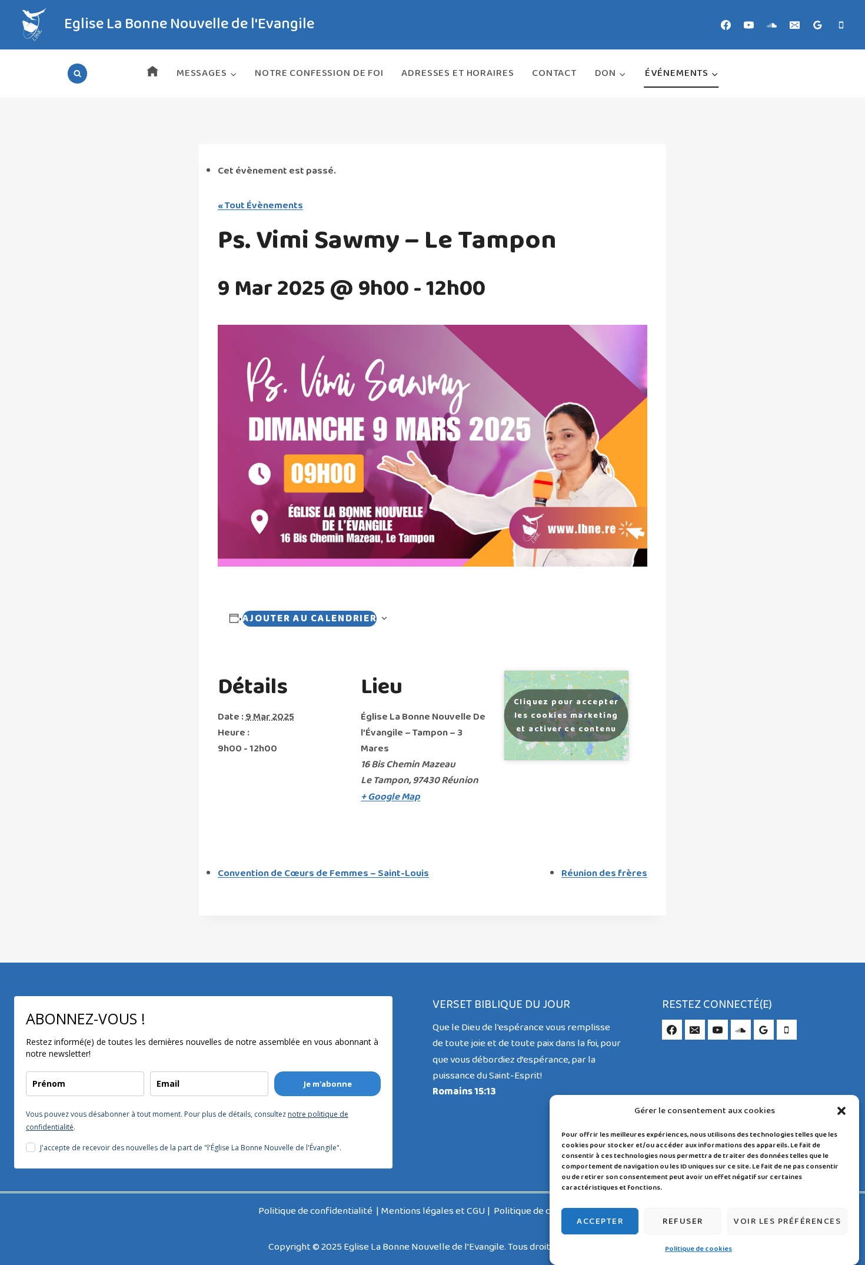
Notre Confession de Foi (319, 73)
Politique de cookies (698, 1249)
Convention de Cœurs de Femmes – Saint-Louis (323, 873)
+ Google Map (390, 797)
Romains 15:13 (464, 1092)
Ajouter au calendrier (309, 619)
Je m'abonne (328, 1083)
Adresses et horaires (457, 73)
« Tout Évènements (260, 206)
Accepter (600, 1221)
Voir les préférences (787, 1221)
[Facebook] (726, 25)
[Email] (795, 25)
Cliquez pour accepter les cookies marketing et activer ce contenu (566, 715)
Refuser (683, 1221)
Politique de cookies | (539, 1211)
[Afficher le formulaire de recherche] (77, 73)
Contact (554, 73)
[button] (841, 1111)
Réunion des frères (604, 873)
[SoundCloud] (772, 25)
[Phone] (841, 25)
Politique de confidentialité (316, 1211)
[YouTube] (749, 25)
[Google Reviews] (818, 25)
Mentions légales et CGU (433, 1211)
